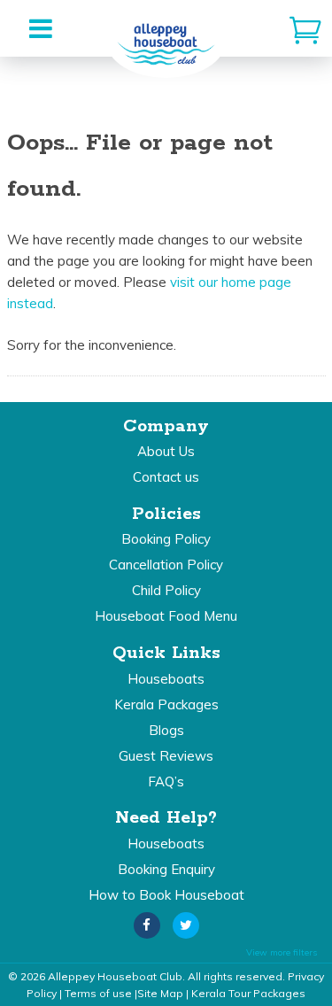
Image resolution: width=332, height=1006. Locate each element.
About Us (166, 451)
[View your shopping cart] (305, 28)
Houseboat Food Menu (166, 615)
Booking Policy (166, 538)
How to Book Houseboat (166, 894)
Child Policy (166, 590)
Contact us (166, 476)
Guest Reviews (166, 755)
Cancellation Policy (166, 564)
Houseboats (166, 678)
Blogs (166, 730)
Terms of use (98, 993)
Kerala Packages (166, 704)
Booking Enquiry (166, 869)
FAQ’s (166, 781)
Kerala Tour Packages (248, 993)
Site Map (160, 993)
